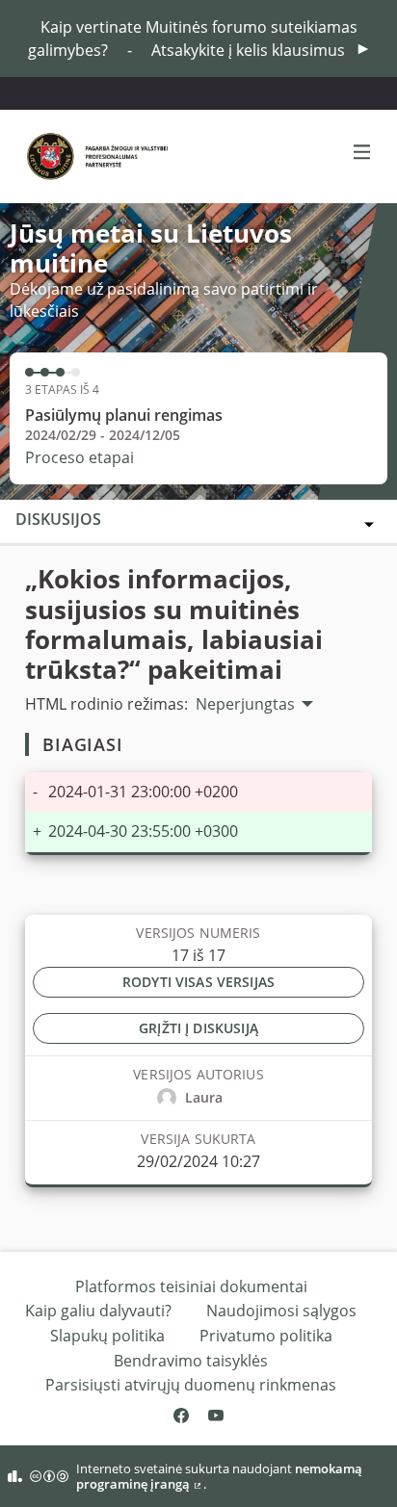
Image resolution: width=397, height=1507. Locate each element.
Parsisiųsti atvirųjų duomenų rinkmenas (190, 1384)
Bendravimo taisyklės (191, 1360)
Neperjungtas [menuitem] (245, 704)
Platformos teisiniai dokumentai (191, 1286)
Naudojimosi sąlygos (281, 1310)
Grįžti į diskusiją (198, 1028)
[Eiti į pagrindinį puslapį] (73, 156)
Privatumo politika (265, 1335)
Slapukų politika (107, 1335)
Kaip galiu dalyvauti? (98, 1310)
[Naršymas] (362, 153)
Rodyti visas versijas (198, 982)
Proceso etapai (79, 457)
